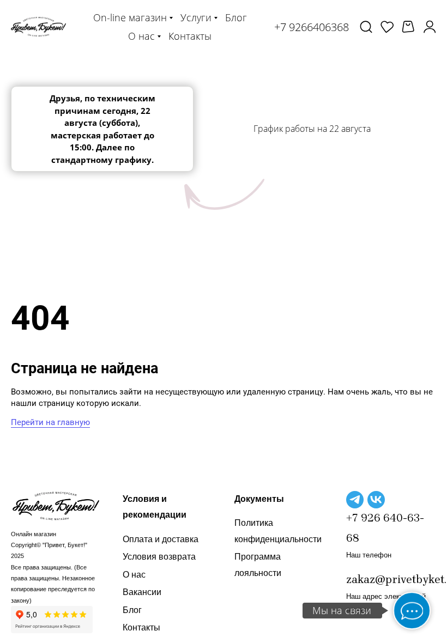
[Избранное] (387, 26)
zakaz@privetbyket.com (391, 579)
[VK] (376, 499)
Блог (132, 610)
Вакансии (142, 592)
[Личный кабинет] (429, 26)
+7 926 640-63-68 (385, 528)
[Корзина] (408, 27)
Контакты (141, 627)
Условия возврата (159, 556)
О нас (134, 574)
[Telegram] (355, 499)
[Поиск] (366, 26)
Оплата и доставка (160, 539)
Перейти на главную (50, 422)
